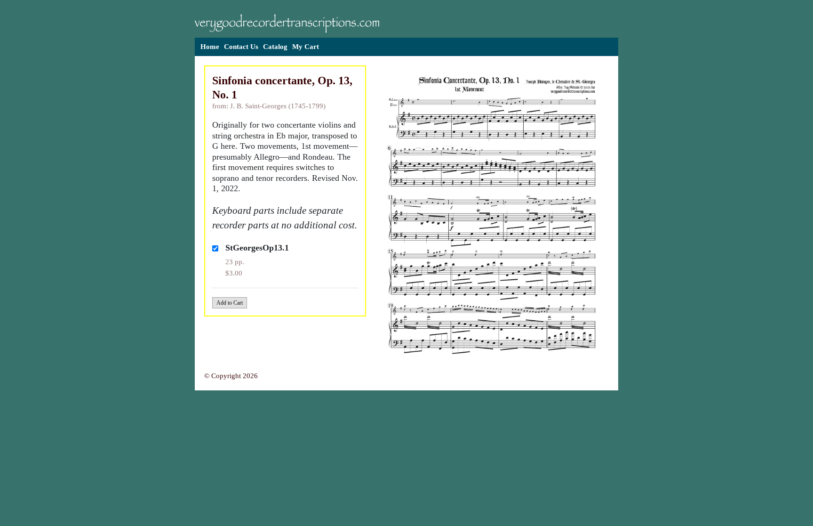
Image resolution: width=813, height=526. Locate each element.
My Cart (305, 46)
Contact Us (241, 46)
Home (209, 46)
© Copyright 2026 (231, 376)
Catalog (275, 46)
